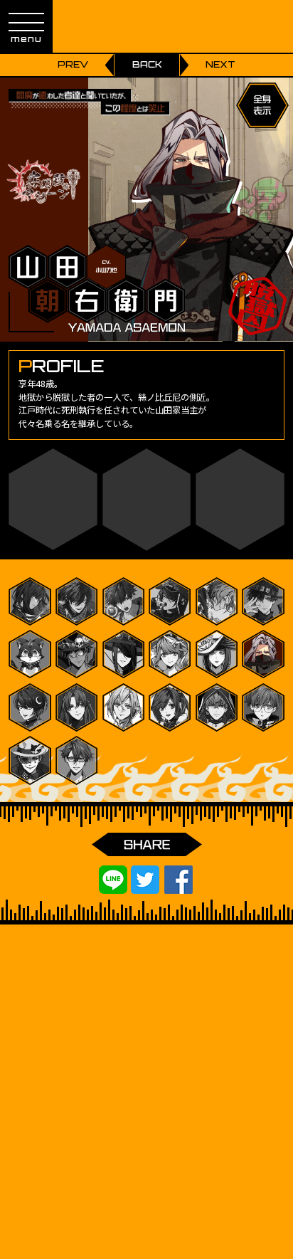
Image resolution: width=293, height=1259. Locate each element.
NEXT (220, 64)
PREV (73, 64)
